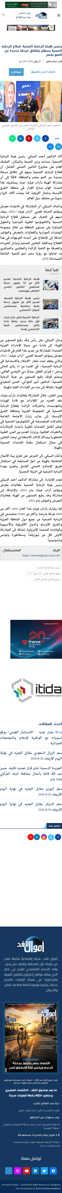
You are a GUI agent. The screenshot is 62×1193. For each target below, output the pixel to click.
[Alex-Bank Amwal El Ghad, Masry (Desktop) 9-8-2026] (31, 5)
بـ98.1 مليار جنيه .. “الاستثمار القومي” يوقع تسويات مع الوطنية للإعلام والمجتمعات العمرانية (31, 738)
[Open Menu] (58, 15)
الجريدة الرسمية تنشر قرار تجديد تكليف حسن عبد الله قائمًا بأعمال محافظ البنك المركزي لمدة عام (31, 773)
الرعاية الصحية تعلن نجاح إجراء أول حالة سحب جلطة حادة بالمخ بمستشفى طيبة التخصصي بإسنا (21, 323)
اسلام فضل (51, 61)
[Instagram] (17, 1170)
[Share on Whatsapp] (12, 138)
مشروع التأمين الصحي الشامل (47, 579)
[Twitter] (44, 1170)
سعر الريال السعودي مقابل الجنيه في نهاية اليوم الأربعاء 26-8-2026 (31, 756)
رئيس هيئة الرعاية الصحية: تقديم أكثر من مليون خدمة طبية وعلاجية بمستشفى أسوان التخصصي (21, 304)
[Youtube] (26, 1170)
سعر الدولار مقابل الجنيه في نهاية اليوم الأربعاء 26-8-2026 (31, 807)
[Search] (3, 15)
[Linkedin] (35, 1170)
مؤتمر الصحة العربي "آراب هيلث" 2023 (44, 574)
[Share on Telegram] (58, 146)
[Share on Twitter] (37, 138)
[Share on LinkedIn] (20, 138)
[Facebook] (53, 1170)
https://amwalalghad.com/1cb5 (41, 555)
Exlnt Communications (47, 1188)
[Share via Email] (50, 146)
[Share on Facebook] (45, 138)
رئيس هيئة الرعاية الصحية (48, 568)
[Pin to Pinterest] (28, 138)
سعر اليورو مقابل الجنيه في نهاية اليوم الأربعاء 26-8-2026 (31, 792)
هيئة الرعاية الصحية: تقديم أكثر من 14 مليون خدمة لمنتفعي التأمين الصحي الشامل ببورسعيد (21, 285)
